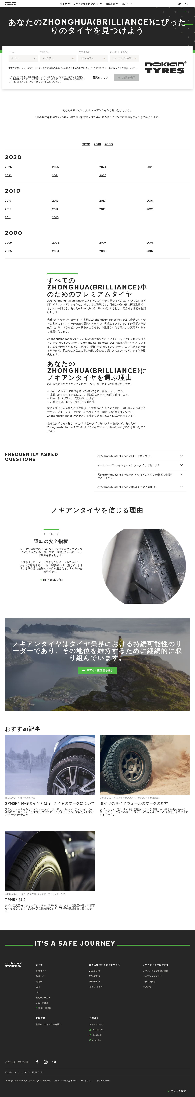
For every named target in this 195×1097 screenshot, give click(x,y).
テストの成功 (42, 1003)
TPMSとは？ (15, 899)
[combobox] (23, 58)
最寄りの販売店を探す (100, 670)
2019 (8, 200)
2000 (109, 144)
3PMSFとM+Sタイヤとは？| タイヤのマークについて (50, 803)
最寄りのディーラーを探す (48, 1024)
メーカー (12, 52)
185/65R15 (94, 981)
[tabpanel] (74, 67)
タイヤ (63, 3)
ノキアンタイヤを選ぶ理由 (155, 971)
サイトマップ (86, 1080)
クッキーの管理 (103, 1080)
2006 (150, 242)
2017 (102, 200)
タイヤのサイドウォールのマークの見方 (134, 803)
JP (179, 3)
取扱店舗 (110, 3)
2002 (150, 251)
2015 (8, 209)
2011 (8, 217)
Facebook (97, 1035)
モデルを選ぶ (83, 52)
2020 (86, 144)
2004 (55, 251)
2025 (55, 167)
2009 (8, 242)
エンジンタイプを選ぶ (119, 52)
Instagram (97, 1029)
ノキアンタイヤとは (152, 976)
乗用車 (39, 981)
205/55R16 (95, 971)
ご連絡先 (147, 987)
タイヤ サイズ (96, 987)
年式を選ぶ (44, 52)
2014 (55, 209)
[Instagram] (45, 1062)
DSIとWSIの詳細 (53, 579)
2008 (55, 242)
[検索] (186, 3)
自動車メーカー (43, 997)
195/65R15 (94, 976)
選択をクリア (100, 77)
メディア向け (149, 981)
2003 (102, 251)
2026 (8, 167)
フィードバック (96, 1024)
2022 (8, 175)
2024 (102, 167)
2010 (97, 144)
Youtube (96, 1040)
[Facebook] (37, 1062)
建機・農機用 (44, 1008)
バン (38, 992)
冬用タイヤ (41, 976)
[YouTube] (54, 1062)
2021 (55, 175)
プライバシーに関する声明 (65, 1080)
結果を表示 (129, 77)
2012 (150, 209)
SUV (38, 987)
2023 (150, 167)
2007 (102, 242)
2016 (150, 200)
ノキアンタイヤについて (86, 3)
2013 (102, 209)
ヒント (125, 3)
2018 (55, 200)
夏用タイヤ (41, 971)
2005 (8, 251)
